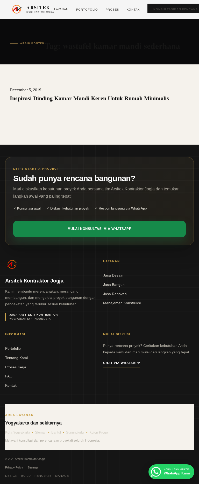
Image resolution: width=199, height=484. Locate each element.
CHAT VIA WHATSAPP (121, 363)
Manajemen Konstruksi (122, 303)
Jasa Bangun (114, 284)
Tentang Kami (16, 358)
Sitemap (33, 467)
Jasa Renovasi (115, 294)
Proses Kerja (15, 367)
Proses (112, 9)
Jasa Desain (113, 275)
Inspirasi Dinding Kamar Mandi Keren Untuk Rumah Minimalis (89, 98)
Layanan (61, 9)
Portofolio (87, 9)
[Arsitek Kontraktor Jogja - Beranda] (12, 264)
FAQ (8, 376)
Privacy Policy (14, 467)
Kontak (133, 9)
